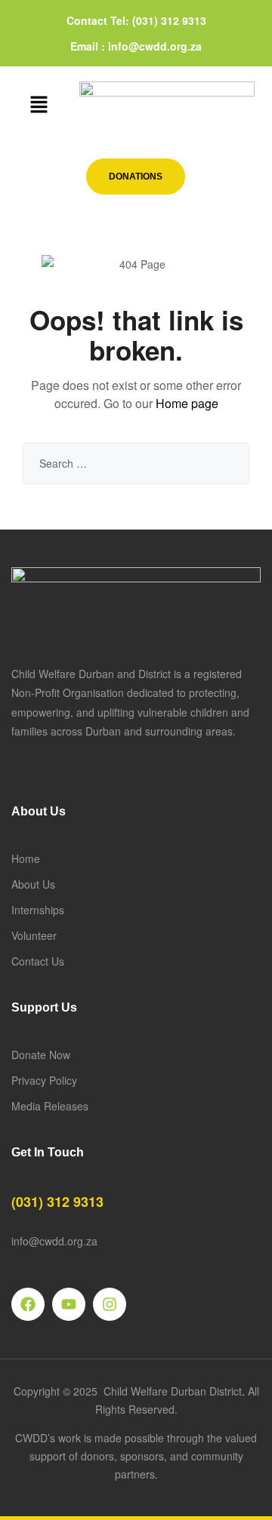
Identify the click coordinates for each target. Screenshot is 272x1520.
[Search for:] (136, 463)
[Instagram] (109, 1304)
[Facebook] (28, 1304)
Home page (187, 403)
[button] (38, 105)
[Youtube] (68, 1304)
